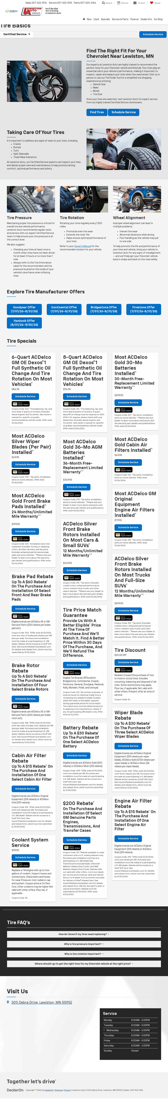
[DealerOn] (15, 1090)
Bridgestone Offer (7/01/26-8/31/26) (103, 309)
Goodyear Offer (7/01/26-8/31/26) (24, 309)
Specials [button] (105, 19)
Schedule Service (153, 34)
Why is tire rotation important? (83, 954)
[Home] (84, 19)
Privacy (67, 1090)
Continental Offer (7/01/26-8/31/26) (64, 309)
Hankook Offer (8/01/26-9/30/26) (24, 322)
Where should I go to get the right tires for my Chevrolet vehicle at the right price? (83, 964)
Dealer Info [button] (146, 19)
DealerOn (49, 1090)
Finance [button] (134, 19)
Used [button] (96, 19)
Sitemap (59, 1090)
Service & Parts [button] (120, 19)
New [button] (89, 19)
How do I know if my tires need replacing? (83, 934)
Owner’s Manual (82, 246)
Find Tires (97, 112)
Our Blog (158, 19)
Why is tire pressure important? (83, 944)
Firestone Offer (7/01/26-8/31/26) (143, 309)
